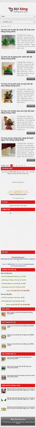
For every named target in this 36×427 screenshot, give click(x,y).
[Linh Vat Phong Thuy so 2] (18, 213)
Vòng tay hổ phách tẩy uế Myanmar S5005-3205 (20, 335)
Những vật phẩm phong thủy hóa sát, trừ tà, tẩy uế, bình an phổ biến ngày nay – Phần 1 (21, 398)
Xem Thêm (31, 51)
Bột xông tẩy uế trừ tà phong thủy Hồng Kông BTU (20, 313)
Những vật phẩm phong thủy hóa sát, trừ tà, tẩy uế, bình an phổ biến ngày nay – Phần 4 (21, 407)
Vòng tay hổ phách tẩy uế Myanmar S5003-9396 (20, 326)
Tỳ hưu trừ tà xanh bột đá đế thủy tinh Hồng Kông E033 (19, 367)
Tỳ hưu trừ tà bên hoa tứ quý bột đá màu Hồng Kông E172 (16, 85)
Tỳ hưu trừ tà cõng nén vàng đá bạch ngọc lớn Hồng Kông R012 (17, 139)
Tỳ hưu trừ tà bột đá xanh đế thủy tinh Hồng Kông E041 (18, 31)
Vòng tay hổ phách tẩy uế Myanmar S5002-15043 (20, 344)
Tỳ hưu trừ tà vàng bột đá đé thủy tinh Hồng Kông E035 (19, 357)
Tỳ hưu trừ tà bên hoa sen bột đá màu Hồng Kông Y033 (17, 112)
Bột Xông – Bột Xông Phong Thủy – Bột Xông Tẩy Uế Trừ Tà (20, 422)
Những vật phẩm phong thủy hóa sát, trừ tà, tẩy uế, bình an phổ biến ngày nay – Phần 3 (21, 389)
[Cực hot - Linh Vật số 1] (18, 205)
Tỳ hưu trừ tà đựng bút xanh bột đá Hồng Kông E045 (16, 58)
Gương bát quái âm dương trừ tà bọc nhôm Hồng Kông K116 (21, 376)
